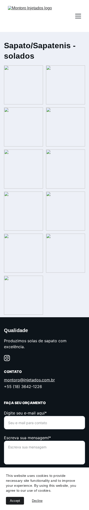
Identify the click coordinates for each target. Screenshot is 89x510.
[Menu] (78, 16)
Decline (37, 501)
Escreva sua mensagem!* (27, 437)
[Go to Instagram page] (7, 358)
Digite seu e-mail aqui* (25, 413)
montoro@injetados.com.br (29, 379)
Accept (15, 501)
